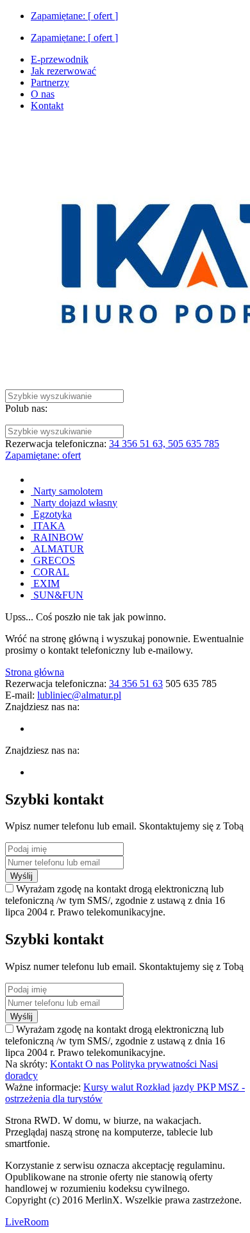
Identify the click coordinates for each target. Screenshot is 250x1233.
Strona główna (34, 672)
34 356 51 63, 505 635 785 (164, 443)
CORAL (50, 571)
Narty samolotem (67, 491)
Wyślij (21, 876)
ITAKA (48, 525)
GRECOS (53, 560)
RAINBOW (57, 537)
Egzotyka (51, 514)
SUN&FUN (57, 595)
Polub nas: (26, 408)
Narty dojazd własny (74, 502)
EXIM (45, 583)
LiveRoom (27, 1221)
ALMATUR (57, 548)
